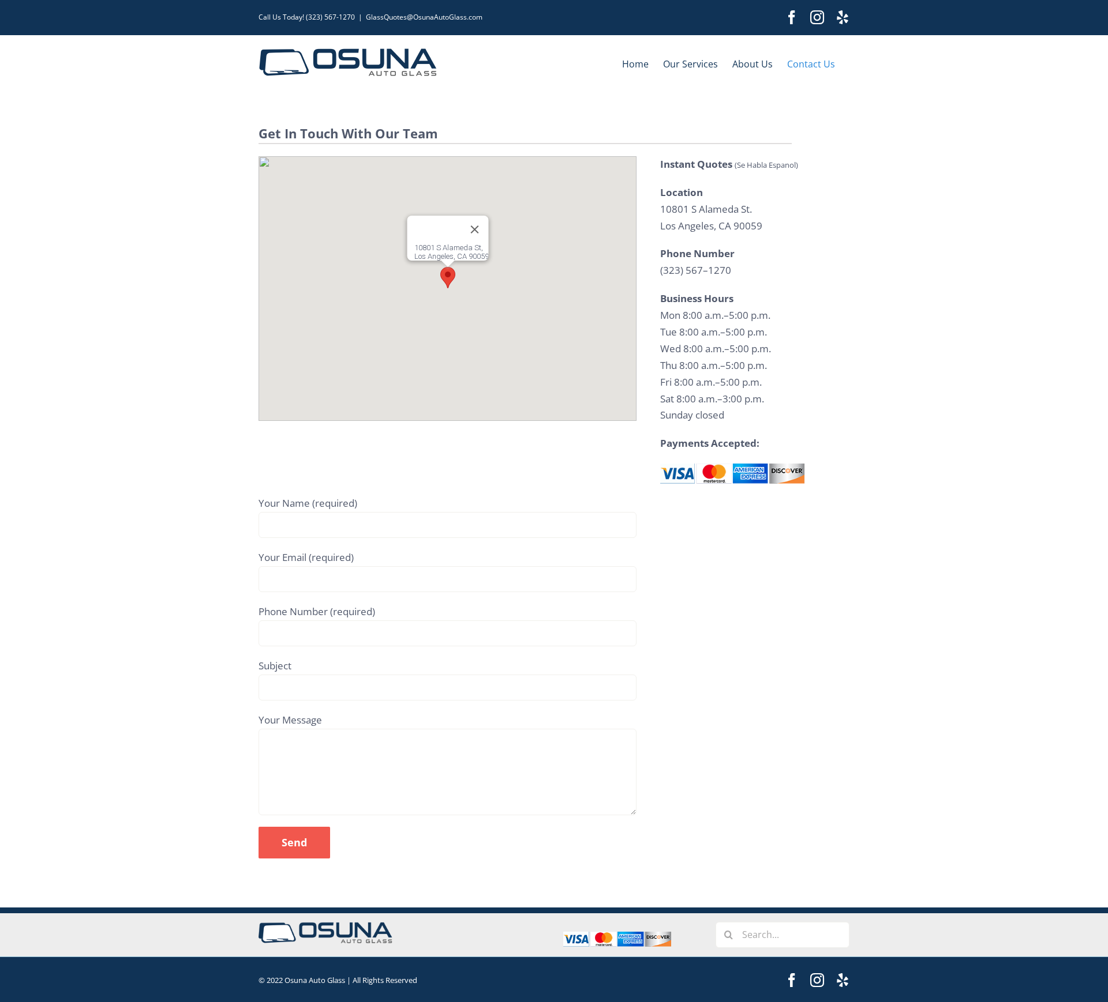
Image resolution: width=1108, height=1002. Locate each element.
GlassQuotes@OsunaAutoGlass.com (424, 17)
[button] (447, 277)
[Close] (474, 229)
